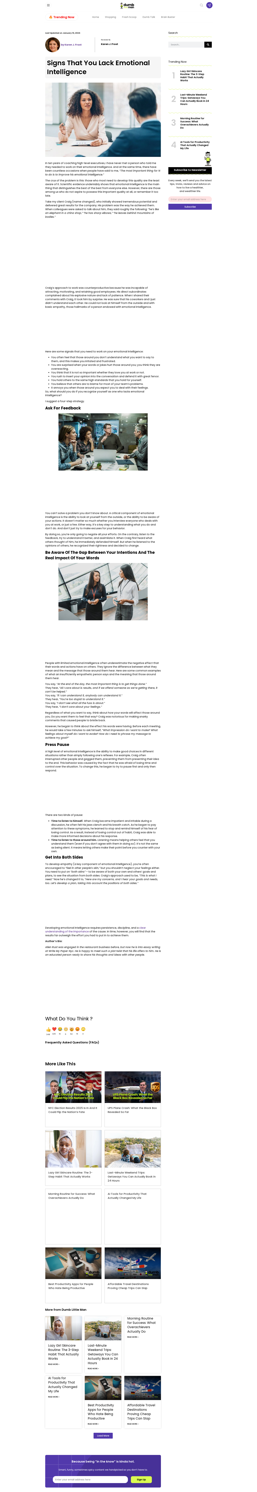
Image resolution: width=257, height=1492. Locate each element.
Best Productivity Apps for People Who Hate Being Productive (101, 1411)
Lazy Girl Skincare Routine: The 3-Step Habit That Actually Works (63, 1352)
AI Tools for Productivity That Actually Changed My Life (62, 1384)
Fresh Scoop (129, 17)
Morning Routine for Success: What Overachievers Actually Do (141, 1325)
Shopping (110, 17)
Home (95, 17)
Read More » (53, 1364)
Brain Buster (168, 17)
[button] (48, 1031)
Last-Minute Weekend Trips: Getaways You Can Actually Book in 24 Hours (132, 1176)
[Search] (208, 45)
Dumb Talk (148, 17)
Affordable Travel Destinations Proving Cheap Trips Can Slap (141, 1411)
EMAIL (171, 195)
